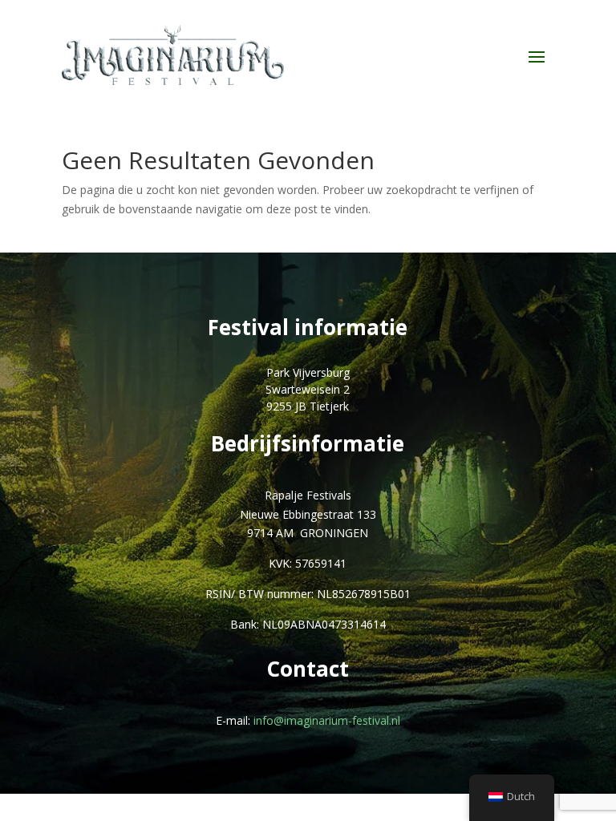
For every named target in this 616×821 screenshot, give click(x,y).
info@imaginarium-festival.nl (326, 720)
